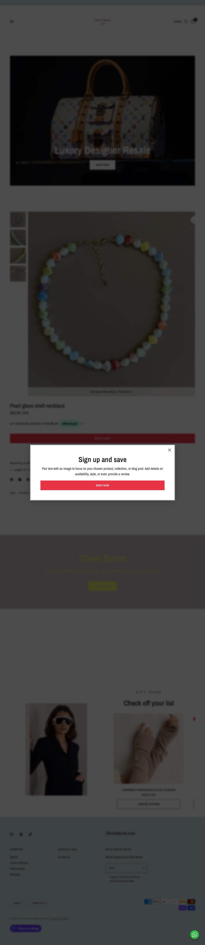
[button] (102, 485)
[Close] (170, 450)
